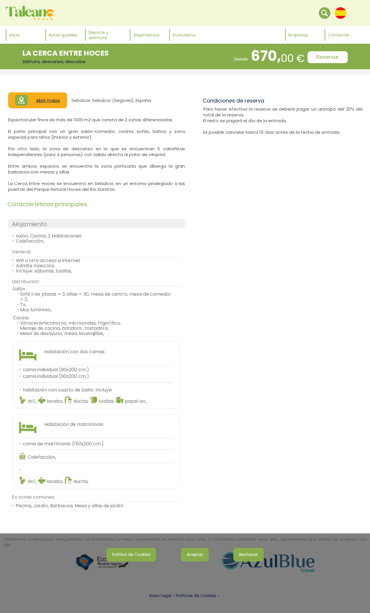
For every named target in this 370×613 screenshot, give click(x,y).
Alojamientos (146, 35)
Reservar (327, 57)
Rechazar (248, 554)
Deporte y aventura (98, 35)
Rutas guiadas (63, 35)
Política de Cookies (131, 554)
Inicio (14, 35)
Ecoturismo (184, 35)
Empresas (298, 35)
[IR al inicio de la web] (30, 13)
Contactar (338, 35)
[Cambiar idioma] (340, 13)
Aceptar (195, 554)
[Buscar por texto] (324, 13)
